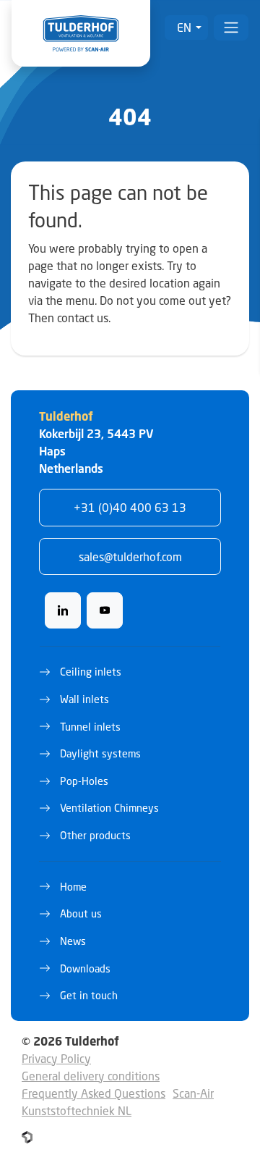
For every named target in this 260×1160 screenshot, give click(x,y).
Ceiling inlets (90, 671)
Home (73, 886)
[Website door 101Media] (27, 1137)
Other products (95, 835)
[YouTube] (105, 610)
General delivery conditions (91, 1076)
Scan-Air (193, 1093)
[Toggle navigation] (231, 27)
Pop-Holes (84, 781)
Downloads (85, 968)
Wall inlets (84, 699)
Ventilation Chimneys (109, 808)
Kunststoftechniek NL (76, 1110)
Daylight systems (100, 753)
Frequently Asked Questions (93, 1093)
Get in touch (89, 995)
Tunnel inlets (90, 726)
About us (81, 913)
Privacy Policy (56, 1058)
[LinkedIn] (63, 610)
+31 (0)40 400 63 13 (130, 507)
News (73, 941)
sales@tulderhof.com (130, 556)
